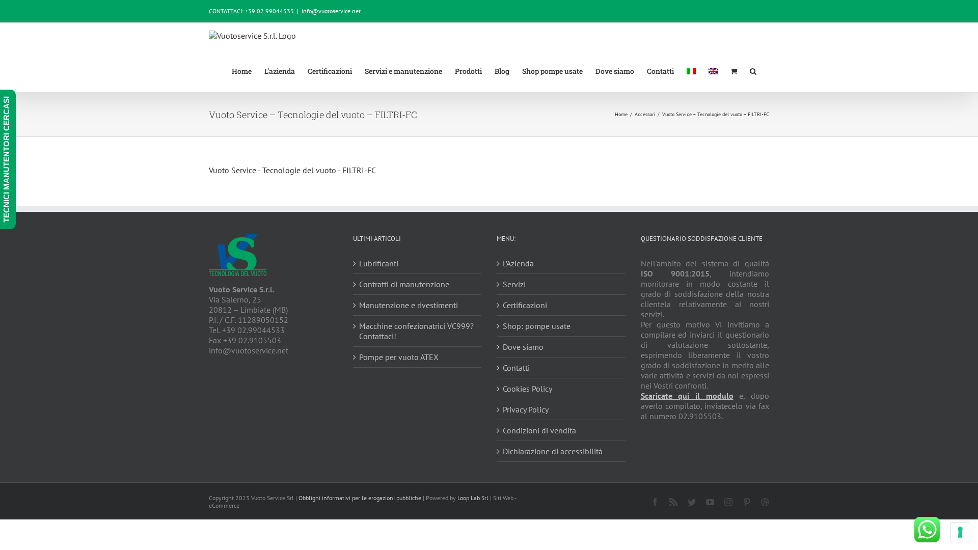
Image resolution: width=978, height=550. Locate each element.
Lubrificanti (378, 263)
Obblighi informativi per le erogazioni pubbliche (359, 498)
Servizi (514, 284)
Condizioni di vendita (539, 430)
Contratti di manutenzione (404, 284)
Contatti (516, 368)
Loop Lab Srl (472, 498)
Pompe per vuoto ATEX (399, 357)
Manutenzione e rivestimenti (408, 305)
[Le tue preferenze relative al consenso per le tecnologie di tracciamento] (960, 532)
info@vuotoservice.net (331, 11)
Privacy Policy (526, 409)
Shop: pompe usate (536, 326)
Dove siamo (523, 347)
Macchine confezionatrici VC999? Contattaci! (416, 331)
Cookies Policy (527, 388)
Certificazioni (525, 305)
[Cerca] (753, 70)
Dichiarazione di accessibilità (553, 451)
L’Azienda (518, 263)
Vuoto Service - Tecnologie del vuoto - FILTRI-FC (292, 170)
